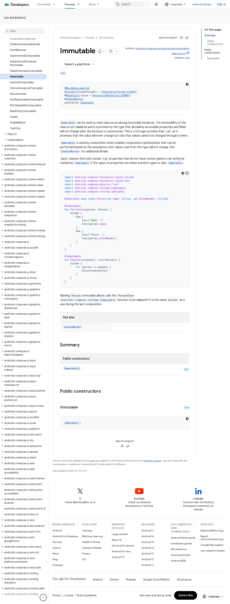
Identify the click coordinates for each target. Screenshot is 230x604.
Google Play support (212, 544)
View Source (179, 53)
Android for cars (121, 551)
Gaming (87, 530)
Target (70, 91)
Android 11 (147, 565)
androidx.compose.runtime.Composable (88, 300)
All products (184, 579)
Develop (70, 4)
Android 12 (147, 559)
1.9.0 (187, 57)
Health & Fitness (91, 542)
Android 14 (147, 547)
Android (57, 530)
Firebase (131, 579)
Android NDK (178, 560)
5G (84, 559)
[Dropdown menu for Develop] (80, 4)
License (69, 595)
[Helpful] (181, 37)
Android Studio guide (183, 537)
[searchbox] (24, 31)
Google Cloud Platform (156, 579)
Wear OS (117, 539)
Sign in (221, 4)
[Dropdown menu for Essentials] (55, 4)
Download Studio (180, 555)
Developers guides (181, 543)
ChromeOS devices (123, 545)
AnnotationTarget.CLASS (119, 91)
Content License (152, 460)
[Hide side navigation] (43, 597)
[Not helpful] (187, 37)
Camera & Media (92, 547)
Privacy (86, 553)
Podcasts (58, 565)
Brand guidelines (86, 595)
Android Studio (201, 4)
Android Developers (70, 37)
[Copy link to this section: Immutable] (81, 407)
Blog (55, 559)
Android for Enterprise (65, 536)
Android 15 (147, 542)
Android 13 (147, 553)
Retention (72, 95)
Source (57, 547)
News (56, 553)
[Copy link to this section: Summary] (83, 345)
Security (57, 542)
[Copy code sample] (187, 173)
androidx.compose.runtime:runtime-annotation (162, 48)
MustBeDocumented (77, 88)
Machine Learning (92, 536)
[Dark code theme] (187, 84)
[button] (23, 134)
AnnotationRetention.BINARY (111, 95)
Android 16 (147, 536)
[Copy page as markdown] (111, 51)
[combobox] (132, 4)
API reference (15, 17)
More (92, 4)
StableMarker (74, 99)
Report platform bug (212, 530)
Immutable (87, 102)
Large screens (120, 534)
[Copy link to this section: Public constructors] (105, 391)
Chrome (114, 579)
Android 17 (147, 530)
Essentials (44, 4)
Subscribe (185, 595)
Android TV (118, 557)
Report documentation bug (212, 538)
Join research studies (212, 550)
